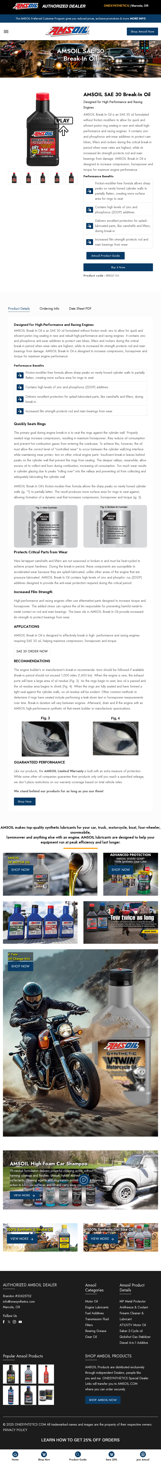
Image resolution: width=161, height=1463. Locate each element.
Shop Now (25, 801)
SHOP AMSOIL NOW (103, 1400)
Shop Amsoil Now (142, 31)
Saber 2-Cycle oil (131, 1331)
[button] (89, 191)
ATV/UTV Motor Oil (133, 1325)
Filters (89, 1325)
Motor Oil (91, 1301)
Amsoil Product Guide (105, 256)
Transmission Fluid (97, 1319)
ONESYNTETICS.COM (30, 1424)
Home (59, 68)
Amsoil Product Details (89, 68)
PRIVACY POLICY (15, 1430)
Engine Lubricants (97, 1307)
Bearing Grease (95, 1331)
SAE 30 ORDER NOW (32, 651)
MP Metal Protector (133, 1301)
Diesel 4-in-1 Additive (134, 1342)
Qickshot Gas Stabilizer (135, 1337)
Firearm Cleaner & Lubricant (132, 1316)
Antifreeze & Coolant (134, 1307)
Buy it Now (118, 267)
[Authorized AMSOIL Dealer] (50, 6)
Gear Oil (91, 1337)
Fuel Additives (94, 1313)
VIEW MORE (19, 1238)
